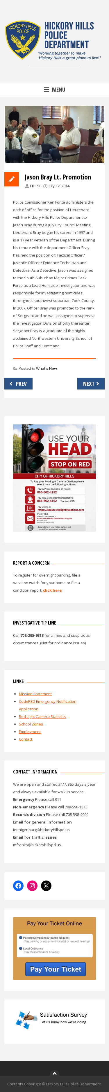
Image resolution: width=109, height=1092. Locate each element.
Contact (25, 739)
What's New (46, 368)
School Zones (31, 724)
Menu (58, 89)
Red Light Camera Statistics (42, 716)
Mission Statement (35, 693)
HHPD (35, 185)
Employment (30, 731)
